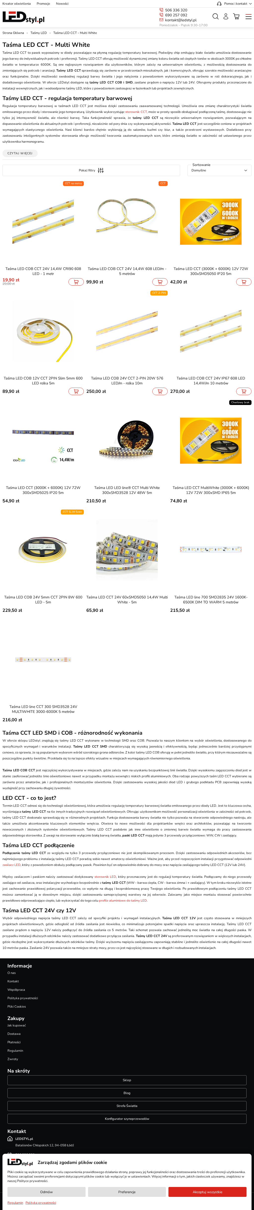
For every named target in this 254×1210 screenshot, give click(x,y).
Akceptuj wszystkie (207, 1192)
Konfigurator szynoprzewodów (127, 1119)
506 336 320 (176, 10)
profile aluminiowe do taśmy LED (123, 900)
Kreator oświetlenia (16, 3)
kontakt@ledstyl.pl (180, 20)
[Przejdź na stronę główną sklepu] (23, 17)
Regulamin (15, 1051)
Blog (127, 1093)
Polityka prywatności (22, 998)
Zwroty (12, 1059)
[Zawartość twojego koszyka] (236, 16)
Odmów (46, 1192)
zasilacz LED (11, 865)
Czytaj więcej (20, 153)
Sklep (127, 1080)
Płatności (14, 1042)
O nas (11, 973)
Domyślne (198, 170)
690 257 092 (176, 15)
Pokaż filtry (87, 170)
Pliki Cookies (16, 1006)
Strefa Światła (127, 1106)
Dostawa (14, 1034)
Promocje (43, 3)
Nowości (62, 3)
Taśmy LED (39, 33)
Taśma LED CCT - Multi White (75, 33)
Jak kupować (16, 1025)
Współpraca (16, 990)
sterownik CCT (136, 112)
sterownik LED (105, 877)
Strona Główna (13, 33)
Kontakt (13, 981)
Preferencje (126, 1192)
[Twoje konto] (225, 16)
